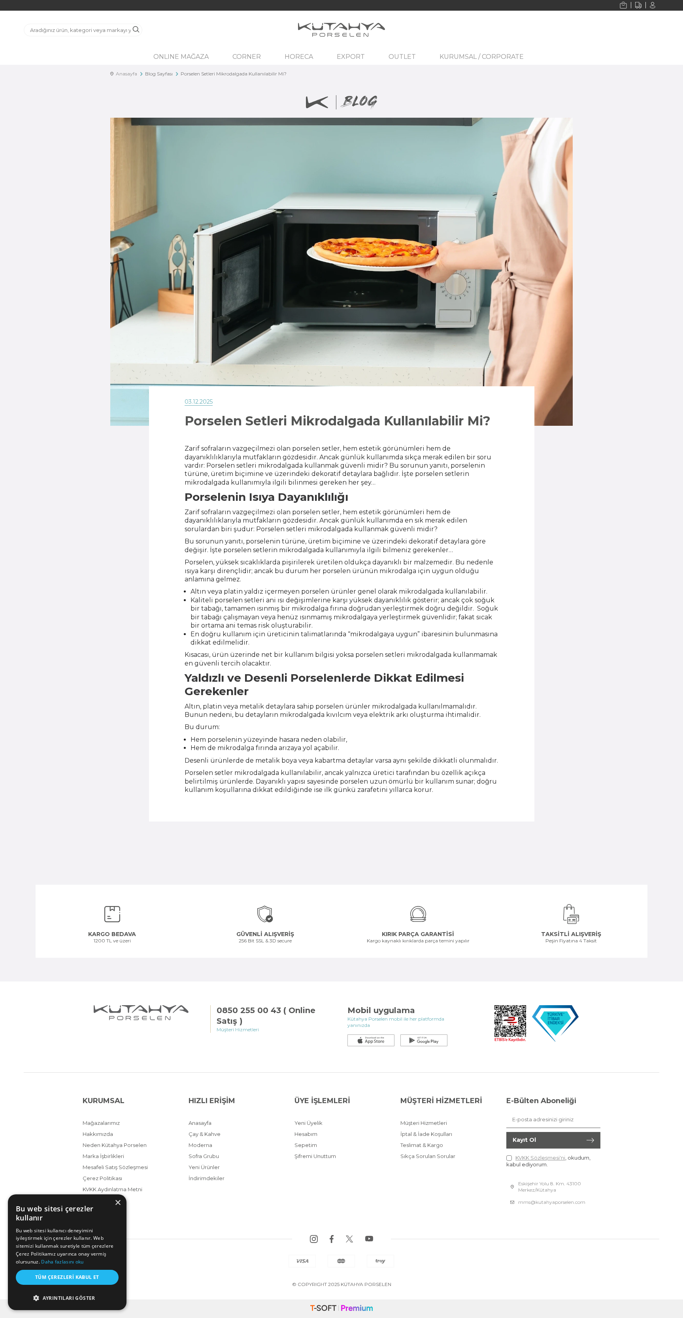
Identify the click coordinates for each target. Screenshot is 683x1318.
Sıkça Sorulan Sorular (427, 1156)
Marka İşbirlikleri (103, 1156)
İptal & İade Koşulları (426, 1134)
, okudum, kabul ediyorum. (548, 1161)
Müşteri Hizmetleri (423, 1123)
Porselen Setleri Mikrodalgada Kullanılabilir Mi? (234, 74)
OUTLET (402, 56)
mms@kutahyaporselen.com (551, 1202)
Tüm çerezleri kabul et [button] (67, 1277)
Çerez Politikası (102, 1178)
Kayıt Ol (524, 1139)
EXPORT (351, 56)
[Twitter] (349, 1239)
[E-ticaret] (341, 1308)
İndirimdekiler (207, 1178)
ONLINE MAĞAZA (181, 56)
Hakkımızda (98, 1134)
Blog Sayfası (159, 74)
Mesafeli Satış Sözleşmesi (115, 1167)
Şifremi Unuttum (315, 1156)
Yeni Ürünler (204, 1167)
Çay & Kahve (205, 1134)
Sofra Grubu (204, 1156)
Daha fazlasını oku (62, 1261)
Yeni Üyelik (308, 1123)
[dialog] (67, 1252)
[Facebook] (332, 1239)
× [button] (118, 1203)
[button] (67, 1296)
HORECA (299, 56)
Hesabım (305, 1134)
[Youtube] (369, 1239)
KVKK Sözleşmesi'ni (540, 1157)
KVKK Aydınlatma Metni (112, 1189)
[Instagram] (314, 1239)
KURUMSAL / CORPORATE (482, 56)
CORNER (246, 56)
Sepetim (305, 1145)
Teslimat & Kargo (421, 1145)
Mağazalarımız (101, 1123)
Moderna (200, 1145)
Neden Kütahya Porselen (115, 1145)
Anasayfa (125, 74)
